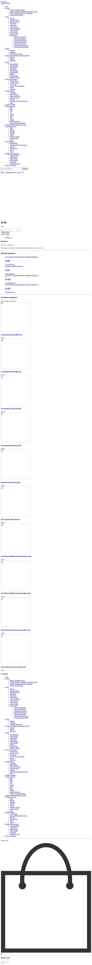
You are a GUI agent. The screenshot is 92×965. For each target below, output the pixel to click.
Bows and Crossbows (11, 79)
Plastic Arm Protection (20, 37)
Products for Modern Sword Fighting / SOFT (17, 55)
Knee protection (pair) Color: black (11, 445)
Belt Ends (12, 131)
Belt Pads (12, 133)
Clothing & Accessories (16, 54)
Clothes (12, 114)
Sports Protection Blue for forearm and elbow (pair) (16, 593)
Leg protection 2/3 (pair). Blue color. (11, 371)
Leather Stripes (14, 158)
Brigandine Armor (15, 22)
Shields (12, 59)
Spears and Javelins (15, 96)
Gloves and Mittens (15, 28)
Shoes (11, 116)
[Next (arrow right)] (4, 963)
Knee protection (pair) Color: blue (10, 482)
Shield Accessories (15, 163)
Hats (11, 111)
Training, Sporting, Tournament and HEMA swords (23, 11)
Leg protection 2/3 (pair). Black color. (11, 334)
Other (11, 128)
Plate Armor (13, 23)
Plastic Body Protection (20, 40)
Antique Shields (14, 64)
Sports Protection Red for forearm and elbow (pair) (15, 630)
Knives (12, 150)
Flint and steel (13, 148)
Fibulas (12, 135)
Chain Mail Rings (14, 155)
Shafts (11, 103)
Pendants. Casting (14, 136)
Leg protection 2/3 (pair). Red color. (11, 408)
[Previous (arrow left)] (2, 963)
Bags (11, 118)
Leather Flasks (14, 143)
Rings (11, 140)
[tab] (48, 237)
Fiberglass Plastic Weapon (21, 47)
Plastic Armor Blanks (20, 38)
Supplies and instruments (12, 153)
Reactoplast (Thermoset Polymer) (19, 101)
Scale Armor (13, 25)
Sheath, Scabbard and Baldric (17, 123)
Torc (11, 113)
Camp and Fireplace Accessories (18, 145)
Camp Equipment (10, 141)
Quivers (12, 87)
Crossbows (13, 84)
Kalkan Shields (14, 72)
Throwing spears (14, 98)
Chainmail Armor (14, 20)
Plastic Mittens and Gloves (21, 45)
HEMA (7, 49)
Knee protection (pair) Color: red (10, 519)
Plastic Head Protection (20, 42)
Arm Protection (14, 30)
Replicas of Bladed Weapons (17, 10)
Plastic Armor (13, 35)
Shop (6, 6)
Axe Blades (13, 92)
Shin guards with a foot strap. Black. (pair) (13, 667)
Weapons (12, 50)
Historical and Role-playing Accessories (16, 125)
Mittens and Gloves (15, 121)
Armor (7, 16)
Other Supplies (14, 160)
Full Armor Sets (14, 33)
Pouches (12, 119)
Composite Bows (14, 82)
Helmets (12, 18)
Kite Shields (13, 69)
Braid (11, 109)
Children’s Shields (15, 77)
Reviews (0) (8, 237)
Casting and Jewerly (10, 126)
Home (2, 172)
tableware (12, 147)
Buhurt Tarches (14, 76)
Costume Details (14, 138)
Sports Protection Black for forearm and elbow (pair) (16, 556)
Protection (12, 52)
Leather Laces (13, 157)
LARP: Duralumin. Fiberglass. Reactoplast (21, 13)
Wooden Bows (14, 81)
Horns (11, 152)
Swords (7, 8)
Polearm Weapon (9, 91)
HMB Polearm (14, 94)
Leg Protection (14, 32)
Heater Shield (13, 67)
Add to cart (5, 232)
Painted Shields (14, 71)
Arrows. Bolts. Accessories (17, 86)
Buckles (12, 130)
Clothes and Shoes (10, 106)
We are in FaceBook (10, 165)
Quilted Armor (14, 27)
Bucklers (12, 74)
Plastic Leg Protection (20, 43)
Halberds (12, 99)
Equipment (13, 60)
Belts (11, 108)
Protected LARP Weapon (16, 15)
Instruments (13, 162)
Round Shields (14, 65)
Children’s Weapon (10, 104)
